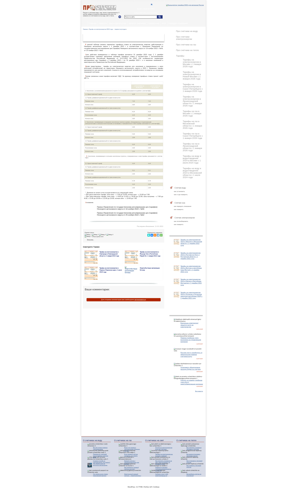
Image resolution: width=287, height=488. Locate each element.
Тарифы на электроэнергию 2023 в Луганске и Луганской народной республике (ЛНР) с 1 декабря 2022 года (191, 295)
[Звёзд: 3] (103, 235)
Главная (93, 23)
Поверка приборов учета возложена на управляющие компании (190, 340)
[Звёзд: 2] (95, 235)
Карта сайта (176, 480)
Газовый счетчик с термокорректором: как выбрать (131, 462)
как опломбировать (181, 221)
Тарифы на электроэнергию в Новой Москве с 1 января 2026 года (192, 75)
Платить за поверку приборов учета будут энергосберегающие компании (191, 382)
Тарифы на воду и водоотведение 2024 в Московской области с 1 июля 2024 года (192, 172)
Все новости (199, 391)
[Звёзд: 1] (88, 235)
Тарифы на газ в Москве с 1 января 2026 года (192, 113)
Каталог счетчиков (137, 23)
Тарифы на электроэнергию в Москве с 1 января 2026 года (192, 63)
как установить (179, 191)
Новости (103, 23)
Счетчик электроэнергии (185, 218)
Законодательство (117, 23)
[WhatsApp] (161, 234)
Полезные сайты (189, 480)
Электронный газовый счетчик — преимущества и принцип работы (132, 475)
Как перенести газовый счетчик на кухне (131, 468)
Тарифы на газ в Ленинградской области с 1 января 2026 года (192, 147)
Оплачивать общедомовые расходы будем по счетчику (190, 368)
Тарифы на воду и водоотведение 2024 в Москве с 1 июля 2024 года (192, 159)
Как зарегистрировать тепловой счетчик (193, 455)
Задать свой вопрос (146, 9)
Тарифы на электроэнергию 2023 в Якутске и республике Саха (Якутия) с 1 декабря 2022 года (191, 269)
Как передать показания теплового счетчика (193, 448)
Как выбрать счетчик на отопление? (193, 474)
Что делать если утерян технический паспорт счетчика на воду (100, 475)
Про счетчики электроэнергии (184, 38)
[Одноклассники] (155, 234)
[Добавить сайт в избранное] (151, 4)
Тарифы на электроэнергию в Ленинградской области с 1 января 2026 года (192, 101)
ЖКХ (164, 23)
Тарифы (180, 56)
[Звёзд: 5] (88, 236)
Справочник (153, 23)
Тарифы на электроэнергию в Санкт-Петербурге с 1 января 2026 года (193, 87)
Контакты (166, 480)
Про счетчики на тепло (187, 50)
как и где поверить (181, 194)
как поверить (178, 209)
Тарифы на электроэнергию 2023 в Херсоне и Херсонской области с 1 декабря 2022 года (191, 242)
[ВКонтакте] (151, 234)
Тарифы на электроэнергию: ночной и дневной (164, 455)
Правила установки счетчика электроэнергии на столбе (163, 469)
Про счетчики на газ (186, 45)
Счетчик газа (180, 203)
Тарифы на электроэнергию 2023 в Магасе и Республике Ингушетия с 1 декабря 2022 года (191, 282)
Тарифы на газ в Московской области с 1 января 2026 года (192, 124)
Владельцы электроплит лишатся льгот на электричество (189, 325)
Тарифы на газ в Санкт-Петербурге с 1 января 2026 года (193, 136)
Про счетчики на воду (187, 31)
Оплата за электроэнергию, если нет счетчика (164, 448)
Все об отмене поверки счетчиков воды (100, 448)
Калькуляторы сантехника (145, 13)
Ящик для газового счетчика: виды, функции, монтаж (132, 449)
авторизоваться (140, 299)
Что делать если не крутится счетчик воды (100, 464)
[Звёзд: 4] (110, 235)
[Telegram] (158, 234)
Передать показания (178, 23)
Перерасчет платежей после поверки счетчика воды (100, 456)
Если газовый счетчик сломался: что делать (131, 455)
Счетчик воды (180, 188)
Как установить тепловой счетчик (194, 461)
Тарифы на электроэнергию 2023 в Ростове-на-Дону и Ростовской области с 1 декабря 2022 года (190, 255)
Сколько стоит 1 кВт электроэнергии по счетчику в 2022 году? (162, 475)
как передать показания (182, 206)
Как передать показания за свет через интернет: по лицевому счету (163, 462)
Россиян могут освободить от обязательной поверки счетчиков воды (191, 354)
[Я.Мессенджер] (148, 234)
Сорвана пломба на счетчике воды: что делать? (101, 461)
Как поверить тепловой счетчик (193, 466)
